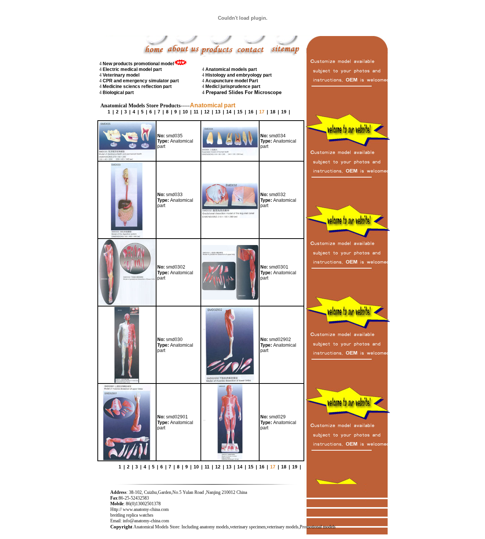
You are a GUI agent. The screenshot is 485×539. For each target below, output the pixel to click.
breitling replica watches (131, 515)
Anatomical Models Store (156, 527)
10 (185, 112)
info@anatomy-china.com (146, 520)
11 (196, 112)
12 (207, 112)
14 (229, 112)
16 (250, 112)
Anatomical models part (231, 69)
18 (272, 112)
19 (283, 112)
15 (239, 112)
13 (218, 112)
